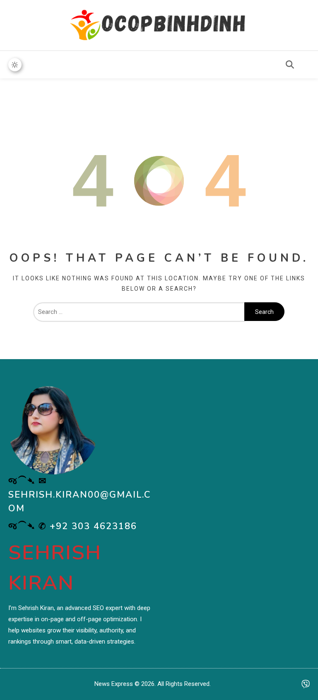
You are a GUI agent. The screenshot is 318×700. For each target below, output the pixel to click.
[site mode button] (15, 64)
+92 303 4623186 (93, 526)
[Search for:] (139, 312)
